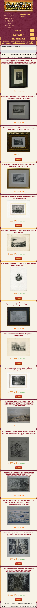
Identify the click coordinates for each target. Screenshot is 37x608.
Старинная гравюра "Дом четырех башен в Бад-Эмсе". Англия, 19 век (18, 165)
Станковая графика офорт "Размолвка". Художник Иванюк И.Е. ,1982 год (18, 534)
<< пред (7, 57)
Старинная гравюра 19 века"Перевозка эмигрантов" (18, 335)
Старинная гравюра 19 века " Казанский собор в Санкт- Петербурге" (18, 197)
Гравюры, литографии (13, 46)
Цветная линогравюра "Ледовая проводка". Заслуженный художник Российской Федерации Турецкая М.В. (18, 502)
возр (21, 54)
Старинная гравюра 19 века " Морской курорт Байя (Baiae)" (18, 231)
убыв (24, 54)
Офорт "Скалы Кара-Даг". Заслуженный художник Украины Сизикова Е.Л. (19, 473)
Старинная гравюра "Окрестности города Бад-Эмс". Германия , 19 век (18, 129)
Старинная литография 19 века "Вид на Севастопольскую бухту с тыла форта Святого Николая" (18, 403)
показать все (28, 57)
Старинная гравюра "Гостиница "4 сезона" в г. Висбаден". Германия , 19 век (18, 97)
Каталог (18, 34)
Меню (18, 30)
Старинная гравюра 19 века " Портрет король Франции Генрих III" (18, 264)
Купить (18, 159)
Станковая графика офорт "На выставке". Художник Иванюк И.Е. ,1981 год (18, 569)
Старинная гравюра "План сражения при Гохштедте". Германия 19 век (18, 304)
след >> (21, 57)
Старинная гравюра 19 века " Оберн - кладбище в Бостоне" (19, 369)
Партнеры (18, 38)
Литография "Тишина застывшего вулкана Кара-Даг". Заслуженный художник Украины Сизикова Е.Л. (18, 433)
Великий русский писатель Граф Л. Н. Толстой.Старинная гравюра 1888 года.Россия (18, 61)
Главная (4, 46)
